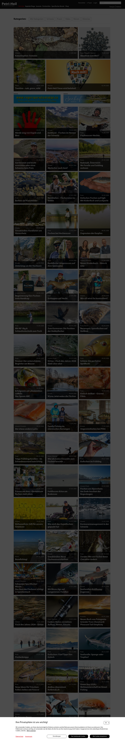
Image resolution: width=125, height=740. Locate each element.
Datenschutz (19, 736)
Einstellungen (57, 736)
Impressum (28, 736)
